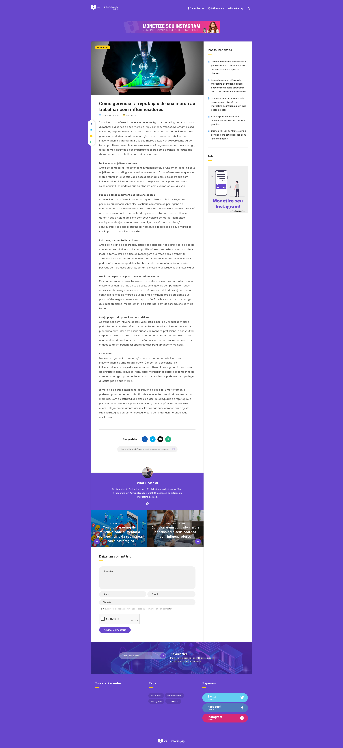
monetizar (173, 701)
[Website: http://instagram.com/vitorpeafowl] (147, 503)
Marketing (237, 8)
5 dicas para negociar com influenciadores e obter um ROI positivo (228, 120)
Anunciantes (196, 8)
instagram (156, 701)
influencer (156, 695)
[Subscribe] (163, 655)
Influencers (217, 8)
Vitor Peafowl (147, 483)
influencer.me (174, 695)
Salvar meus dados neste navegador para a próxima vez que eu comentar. (137, 609)
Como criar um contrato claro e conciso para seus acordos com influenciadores (228, 134)
